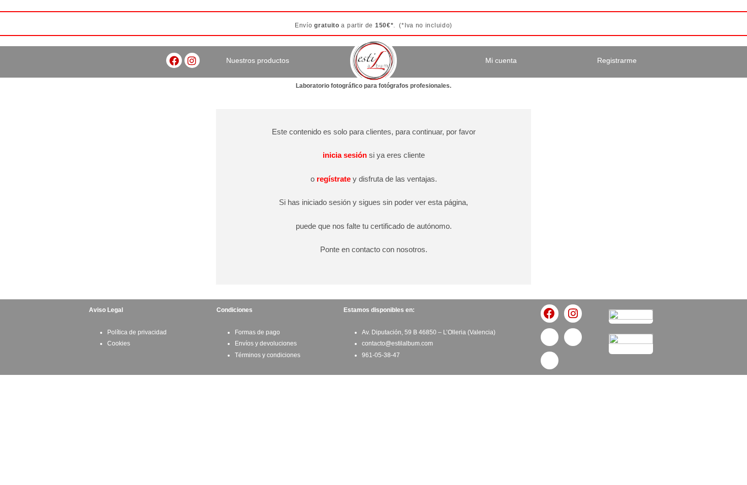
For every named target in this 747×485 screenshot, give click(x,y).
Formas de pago (257, 332)
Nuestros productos (257, 60)
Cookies (118, 343)
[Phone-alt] (549, 337)
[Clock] (549, 360)
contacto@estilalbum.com (397, 343)
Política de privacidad (137, 332)
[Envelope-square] (573, 337)
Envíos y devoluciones (266, 343)
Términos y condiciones (267, 355)
